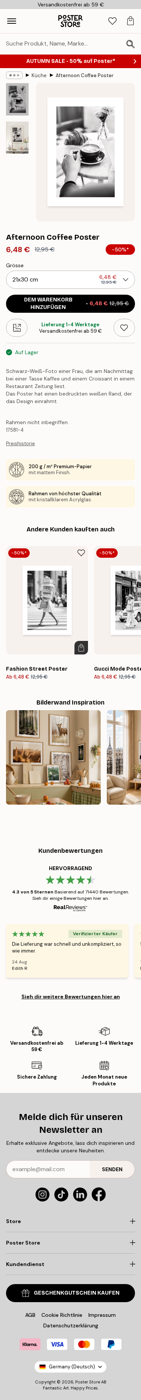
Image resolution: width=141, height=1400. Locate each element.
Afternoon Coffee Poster (85, 75)
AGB (30, 1315)
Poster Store (87, 1382)
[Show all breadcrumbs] (14, 75)
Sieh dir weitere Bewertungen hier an (70, 996)
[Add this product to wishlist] (124, 328)
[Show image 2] (17, 138)
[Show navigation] (11, 21)
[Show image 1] (17, 99)
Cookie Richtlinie (61, 1315)
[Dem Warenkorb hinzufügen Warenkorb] (81, 647)
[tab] (112, 21)
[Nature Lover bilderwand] (53, 757)
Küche (39, 75)
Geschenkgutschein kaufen (77, 1293)
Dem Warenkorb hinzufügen (76, 303)
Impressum (102, 1315)
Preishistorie (20, 443)
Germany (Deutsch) (72, 1366)
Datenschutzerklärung (70, 1325)
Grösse (15, 265)
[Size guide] (16, 328)
